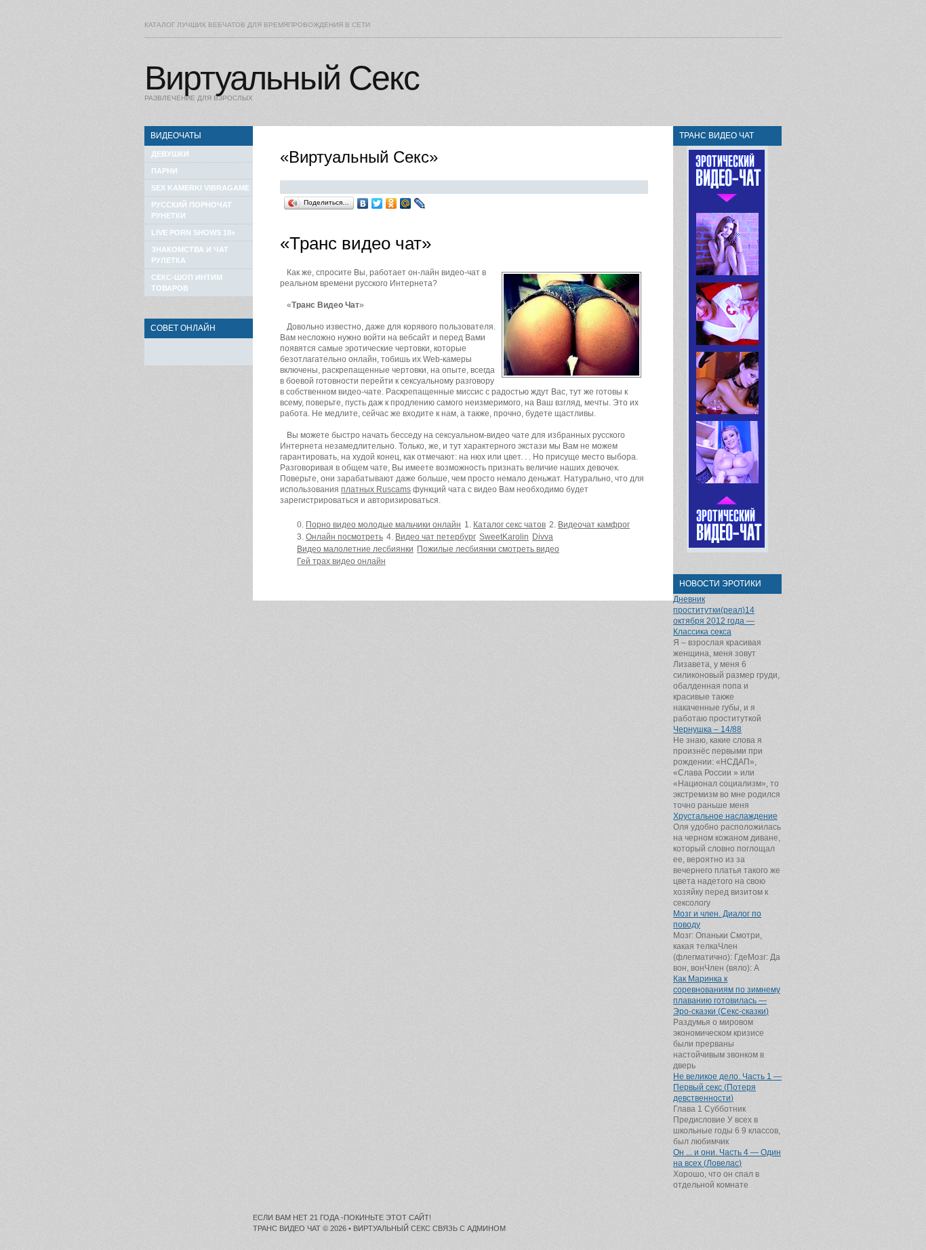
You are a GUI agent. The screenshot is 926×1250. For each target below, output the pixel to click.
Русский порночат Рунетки (191, 210)
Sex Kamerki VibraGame (200, 188)
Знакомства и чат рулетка (189, 254)
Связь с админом (469, 1228)
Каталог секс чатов (509, 524)
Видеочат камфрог (594, 524)
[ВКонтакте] (363, 203)
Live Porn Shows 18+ (193, 232)
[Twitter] (377, 203)
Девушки (170, 154)
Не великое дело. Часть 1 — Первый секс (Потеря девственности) (727, 1087)
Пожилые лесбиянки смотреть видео (488, 549)
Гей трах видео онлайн (341, 561)
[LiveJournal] (420, 203)
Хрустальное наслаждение (725, 816)
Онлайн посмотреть (344, 537)
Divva (542, 537)
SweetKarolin (504, 537)
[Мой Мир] (406, 203)
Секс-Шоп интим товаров (186, 282)
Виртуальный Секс (281, 78)
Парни (164, 171)
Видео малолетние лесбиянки (355, 549)
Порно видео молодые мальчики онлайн (383, 524)
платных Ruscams (376, 489)
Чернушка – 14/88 (707, 729)
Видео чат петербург (435, 537)
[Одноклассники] (391, 203)
